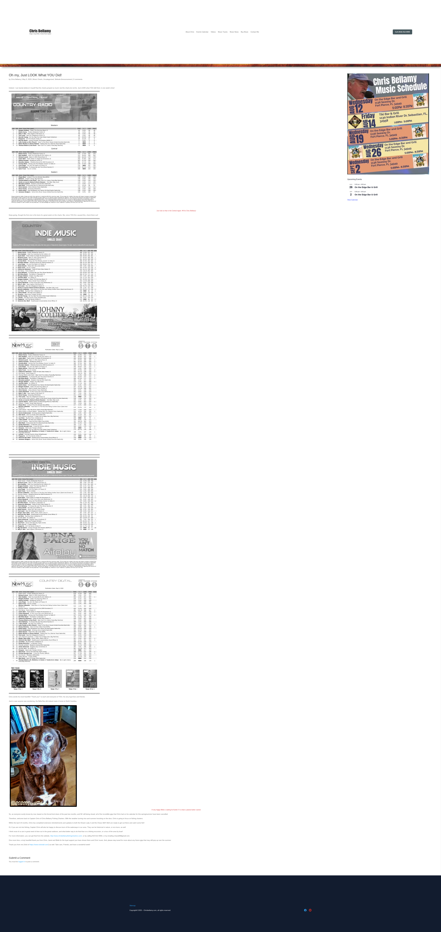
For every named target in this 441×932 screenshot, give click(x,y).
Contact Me (255, 32)
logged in (21, 862)
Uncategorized (48, 79)
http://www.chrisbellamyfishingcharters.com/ (66, 836)
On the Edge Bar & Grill (366, 187)
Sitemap (133, 905)
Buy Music (244, 32)
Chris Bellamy (16, 79)
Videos (213, 32)
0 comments (77, 79)
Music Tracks (223, 32)
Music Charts (37, 79)
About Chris (190, 32)
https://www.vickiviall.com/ (39, 844)
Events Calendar (202, 32)
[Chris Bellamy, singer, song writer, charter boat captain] (40, 32)
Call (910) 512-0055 (402, 32)
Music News (234, 32)
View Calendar (352, 200)
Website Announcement (63, 79)
